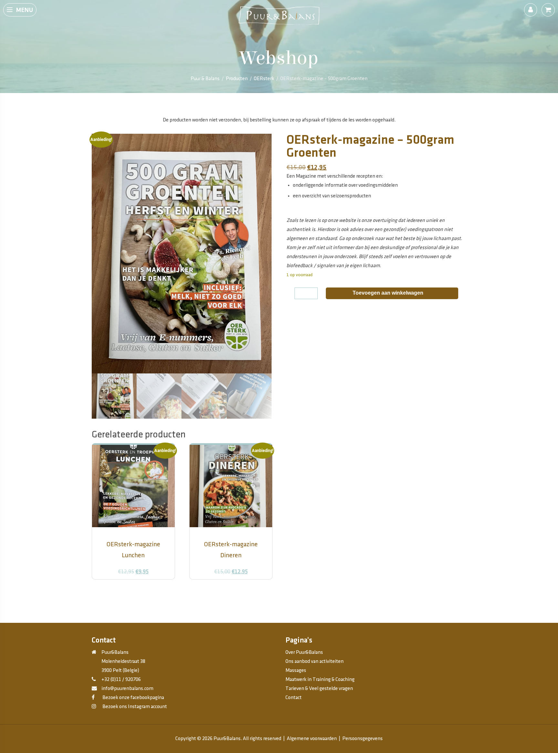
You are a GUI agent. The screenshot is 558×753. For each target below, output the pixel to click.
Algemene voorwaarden (312, 738)
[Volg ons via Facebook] (93, 697)
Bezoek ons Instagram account (134, 706)
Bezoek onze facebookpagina (132, 697)
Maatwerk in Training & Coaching (320, 679)
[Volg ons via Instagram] (94, 706)
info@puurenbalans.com (127, 688)
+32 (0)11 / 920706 (121, 679)
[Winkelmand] (548, 10)
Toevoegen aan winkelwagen (388, 293)
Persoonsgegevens (362, 738)
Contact (293, 697)
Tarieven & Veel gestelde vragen (319, 688)
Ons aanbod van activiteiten (314, 661)
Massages (295, 670)
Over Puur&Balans (304, 652)
